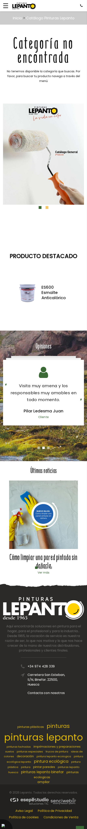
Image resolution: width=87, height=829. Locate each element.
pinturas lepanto (43, 737)
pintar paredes (44, 767)
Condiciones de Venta (61, 817)
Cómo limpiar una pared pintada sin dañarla (43, 561)
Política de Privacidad (55, 810)
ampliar (43, 782)
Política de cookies (24, 817)
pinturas (58, 726)
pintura (25, 767)
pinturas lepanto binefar (42, 772)
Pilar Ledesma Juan (43, 411)
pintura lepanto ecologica (54, 756)
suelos (9, 751)
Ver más (43, 573)
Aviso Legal (24, 810)
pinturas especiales (30, 751)
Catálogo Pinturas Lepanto (50, 18)
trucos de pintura (57, 751)
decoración (25, 756)
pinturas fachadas (19, 746)
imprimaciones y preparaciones (57, 747)
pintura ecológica (51, 761)
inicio (17, 18)
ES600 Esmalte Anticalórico (53, 292)
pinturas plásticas (30, 727)
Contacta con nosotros (46, 693)
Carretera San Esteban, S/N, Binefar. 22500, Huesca (46, 679)
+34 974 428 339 (41, 666)
